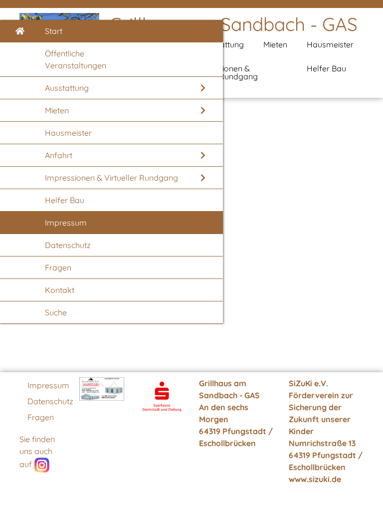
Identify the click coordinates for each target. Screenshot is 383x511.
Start (53, 31)
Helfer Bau (64, 200)
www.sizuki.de (315, 479)
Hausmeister (68, 133)
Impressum (66, 223)
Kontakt (59, 290)
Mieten (57, 110)
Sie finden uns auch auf (37, 451)
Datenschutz (68, 245)
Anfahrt (58, 155)
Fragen (58, 267)
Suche (56, 312)
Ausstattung (67, 88)
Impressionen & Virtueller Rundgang (111, 178)
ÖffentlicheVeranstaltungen (75, 59)
